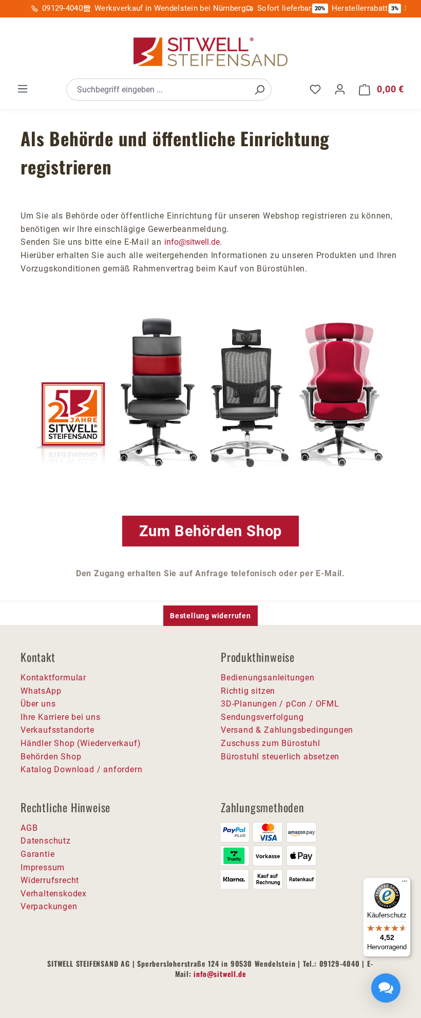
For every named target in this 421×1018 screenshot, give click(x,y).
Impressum (43, 867)
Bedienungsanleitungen (268, 677)
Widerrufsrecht (50, 880)
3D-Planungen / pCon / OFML (280, 704)
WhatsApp (41, 691)
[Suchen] (259, 89)
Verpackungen (49, 906)
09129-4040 (62, 8)
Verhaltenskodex (54, 893)
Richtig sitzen (248, 691)
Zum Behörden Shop (210, 531)
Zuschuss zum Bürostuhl (270, 743)
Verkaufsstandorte (57, 730)
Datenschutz (46, 841)
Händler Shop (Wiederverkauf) (81, 743)
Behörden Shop (51, 756)
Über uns (38, 704)
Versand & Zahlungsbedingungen (287, 730)
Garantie (37, 854)
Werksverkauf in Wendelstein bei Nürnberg (169, 8)
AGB (29, 828)
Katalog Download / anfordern (81, 769)
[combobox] (157, 89)
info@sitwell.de (192, 242)
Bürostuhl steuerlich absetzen (280, 756)
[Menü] (22, 89)
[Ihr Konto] (340, 89)
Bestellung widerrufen (210, 616)
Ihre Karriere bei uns (61, 717)
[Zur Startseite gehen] (210, 52)
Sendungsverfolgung (262, 717)
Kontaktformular (53, 677)
